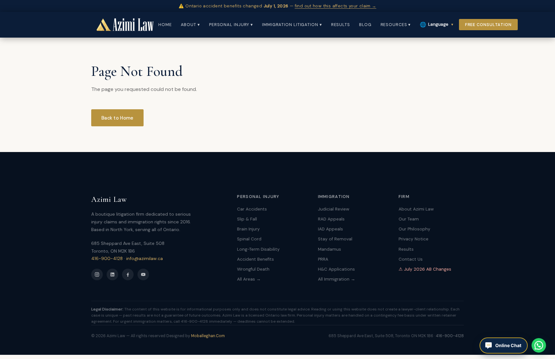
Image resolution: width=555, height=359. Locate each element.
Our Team (409, 219)
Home (165, 24)
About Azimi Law (416, 209)
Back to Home (117, 118)
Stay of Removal (335, 239)
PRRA (323, 259)
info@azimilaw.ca (144, 258)
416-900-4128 (107, 258)
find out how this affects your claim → (335, 6)
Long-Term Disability (258, 249)
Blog (365, 24)
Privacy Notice (413, 239)
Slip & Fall (247, 219)
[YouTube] (143, 274)
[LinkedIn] (112, 274)
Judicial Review (333, 209)
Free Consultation (488, 24)
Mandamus (329, 249)
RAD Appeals (331, 219)
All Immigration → (336, 279)
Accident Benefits (255, 259)
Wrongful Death (253, 269)
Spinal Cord (249, 239)
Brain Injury (248, 229)
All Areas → (249, 279)
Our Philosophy (414, 229)
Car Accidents (252, 209)
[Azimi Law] (124, 24)
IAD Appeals (330, 229)
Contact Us (411, 259)
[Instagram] (97, 274)
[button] (539, 345)
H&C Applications (336, 269)
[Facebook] (128, 274)
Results (340, 24)
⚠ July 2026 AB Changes (425, 269)
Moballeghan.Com (208, 335)
